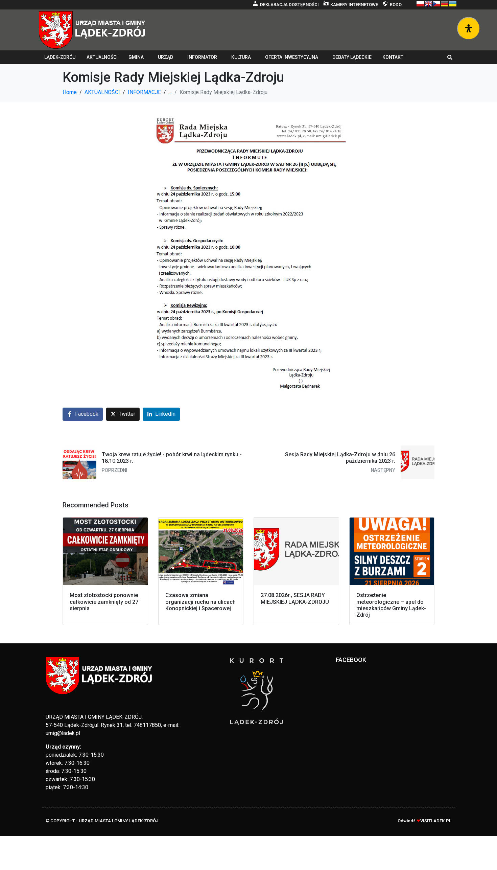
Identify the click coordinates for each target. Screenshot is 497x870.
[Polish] (420, 3)
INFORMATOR (202, 57)
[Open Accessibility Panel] (468, 28)
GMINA (136, 57)
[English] (428, 3)
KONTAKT (392, 57)
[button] (450, 57)
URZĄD (165, 57)
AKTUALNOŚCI (102, 57)
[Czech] (436, 3)
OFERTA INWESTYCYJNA (291, 57)
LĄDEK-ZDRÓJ (60, 57)
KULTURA (241, 57)
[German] (444, 3)
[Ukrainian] (452, 3)
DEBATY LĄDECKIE (352, 57)
